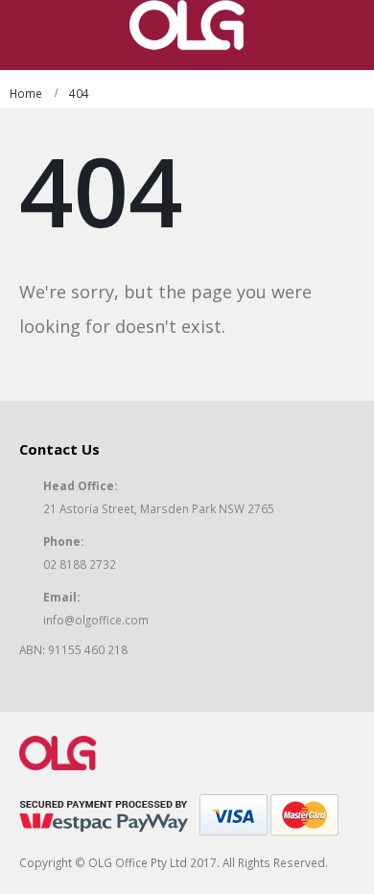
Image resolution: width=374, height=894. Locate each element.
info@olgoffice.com (96, 619)
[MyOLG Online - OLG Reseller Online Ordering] (187, 25)
